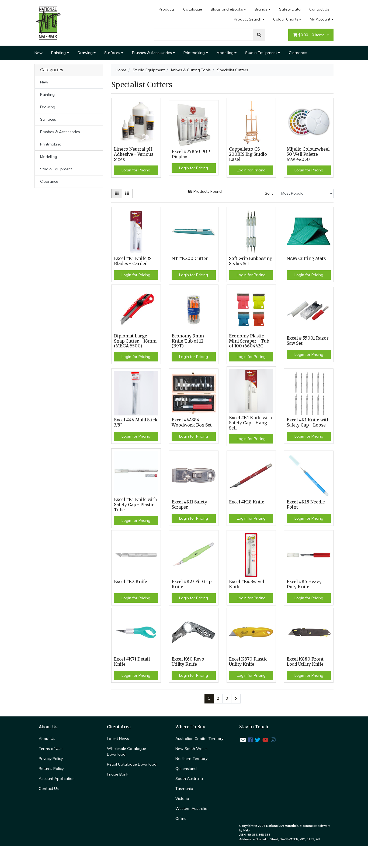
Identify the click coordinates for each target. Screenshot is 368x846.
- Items (312, 34)
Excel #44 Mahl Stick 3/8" (136, 422)
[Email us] (243, 739)
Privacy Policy (51, 758)
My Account (320, 19)
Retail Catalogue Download (132, 764)
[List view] (127, 193)
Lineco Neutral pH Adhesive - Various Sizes (133, 154)
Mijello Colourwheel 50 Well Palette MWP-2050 (308, 154)
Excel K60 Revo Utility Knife (188, 662)
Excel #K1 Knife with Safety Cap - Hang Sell (250, 423)
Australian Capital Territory (199, 738)
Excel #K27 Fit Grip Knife (191, 584)
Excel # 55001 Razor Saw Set (308, 341)
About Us (47, 738)
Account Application (57, 778)
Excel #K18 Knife (246, 502)
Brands (261, 9)
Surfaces (112, 52)
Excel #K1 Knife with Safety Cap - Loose (308, 422)
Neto (246, 830)
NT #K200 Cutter (190, 258)
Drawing (85, 52)
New (38, 52)
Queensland (186, 768)
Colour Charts (285, 19)
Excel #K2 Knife (130, 581)
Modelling (225, 52)
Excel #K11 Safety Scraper (189, 504)
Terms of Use (51, 748)
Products (167, 9)
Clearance (298, 52)
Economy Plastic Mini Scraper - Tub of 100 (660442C (249, 341)
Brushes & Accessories (152, 52)
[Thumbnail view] (116, 193)
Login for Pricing (135, 170)
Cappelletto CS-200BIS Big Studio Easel (248, 154)
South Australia (189, 778)
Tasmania (184, 788)
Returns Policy (51, 768)
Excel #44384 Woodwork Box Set (192, 422)
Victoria (182, 798)
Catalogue (192, 9)
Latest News (118, 738)
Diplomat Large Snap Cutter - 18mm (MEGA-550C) (135, 341)
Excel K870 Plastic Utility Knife (248, 662)
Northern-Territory (191, 758)
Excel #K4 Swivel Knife (246, 584)
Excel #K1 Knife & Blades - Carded (132, 261)
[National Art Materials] (47, 22)
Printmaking (194, 52)
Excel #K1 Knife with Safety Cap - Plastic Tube (135, 504)
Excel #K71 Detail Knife (132, 662)
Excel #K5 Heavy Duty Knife (304, 584)
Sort (269, 193)
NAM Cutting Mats (306, 258)
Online (180, 818)
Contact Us (319, 9)
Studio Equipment (261, 52)
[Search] (259, 35)
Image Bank (117, 774)
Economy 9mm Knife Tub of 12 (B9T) (188, 341)
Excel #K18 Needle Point (306, 504)
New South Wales (191, 748)
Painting (58, 52)
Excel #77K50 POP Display (191, 154)
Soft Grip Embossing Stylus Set (250, 261)
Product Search (247, 19)
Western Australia (191, 808)
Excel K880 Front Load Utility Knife (305, 662)
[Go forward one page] (236, 698)
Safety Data (290, 9)
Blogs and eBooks (227, 9)
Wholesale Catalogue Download (126, 751)
